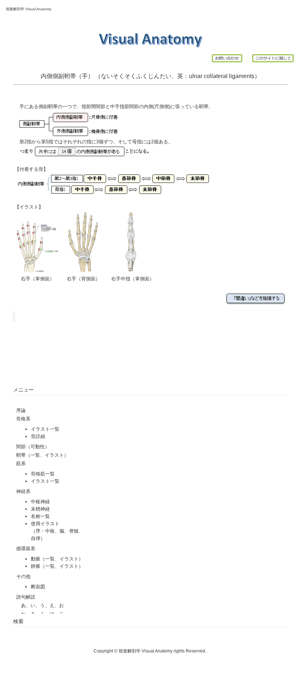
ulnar (195, 76)
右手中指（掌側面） (132, 279)
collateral (216, 76)
